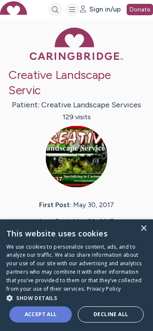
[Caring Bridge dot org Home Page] (76, 58)
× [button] (143, 228)
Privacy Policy (104, 288)
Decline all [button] (111, 314)
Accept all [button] (41, 314)
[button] (76, 298)
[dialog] (76, 275)
